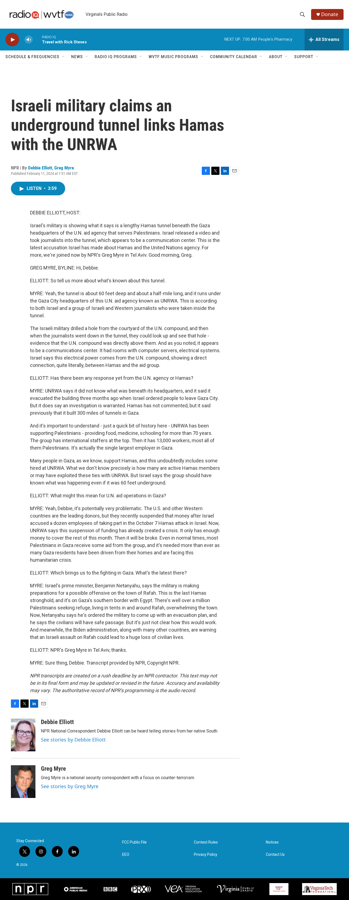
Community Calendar (233, 57)
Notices (272, 842)
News (77, 57)
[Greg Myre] (23, 781)
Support (303, 57)
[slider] (37, 39)
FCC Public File (134, 842)
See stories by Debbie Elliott (73, 739)
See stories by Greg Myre (69, 786)
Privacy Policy (205, 855)
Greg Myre (64, 168)
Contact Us (275, 855)
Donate (329, 14)
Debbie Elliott (40, 168)
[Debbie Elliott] (23, 735)
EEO (125, 855)
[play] (12, 40)
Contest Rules (206, 842)
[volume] (28, 40)
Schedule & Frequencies (32, 57)
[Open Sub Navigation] (63, 57)
